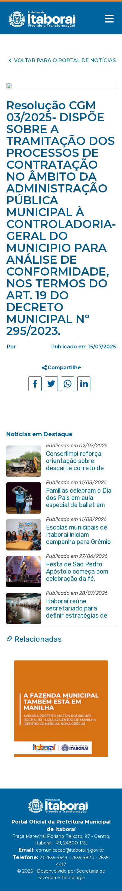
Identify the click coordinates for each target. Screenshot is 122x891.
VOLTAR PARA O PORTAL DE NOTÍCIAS (65, 60)
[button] (109, 19)
